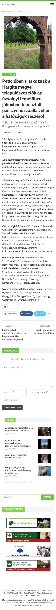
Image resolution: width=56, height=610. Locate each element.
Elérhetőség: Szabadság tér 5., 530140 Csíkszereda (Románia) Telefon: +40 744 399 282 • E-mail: (28, 601)
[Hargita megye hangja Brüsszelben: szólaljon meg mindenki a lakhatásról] (44, 471)
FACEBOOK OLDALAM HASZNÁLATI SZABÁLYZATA (28, 591)
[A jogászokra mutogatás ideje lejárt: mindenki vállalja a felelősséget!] (44, 431)
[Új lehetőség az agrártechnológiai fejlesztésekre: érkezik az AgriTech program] (44, 444)
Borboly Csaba (8, 4)
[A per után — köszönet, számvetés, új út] (44, 458)
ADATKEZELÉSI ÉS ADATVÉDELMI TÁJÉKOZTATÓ (34, 594)
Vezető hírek (9, 74)
